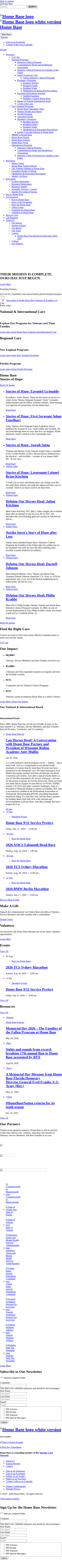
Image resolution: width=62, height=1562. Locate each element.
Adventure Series (25, 116)
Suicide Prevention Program (24, 192)
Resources (10, 161)
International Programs (22, 145)
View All (4, 951)
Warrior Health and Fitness (29, 111)
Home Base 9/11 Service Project (29, 823)
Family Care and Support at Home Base (35, 132)
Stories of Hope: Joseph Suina (28, 445)
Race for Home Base (21, 205)
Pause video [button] (5, 305)
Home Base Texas (20, 142)
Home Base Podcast (15, 734)
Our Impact (17, 223)
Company (4, 1518)
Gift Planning (12, 218)
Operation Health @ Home (24, 171)
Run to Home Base (14, 194)
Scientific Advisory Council (24, 189)
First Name (5, 1391)
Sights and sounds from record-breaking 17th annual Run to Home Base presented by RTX (32, 1053)
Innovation (11, 179)
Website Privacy (13, 1489)
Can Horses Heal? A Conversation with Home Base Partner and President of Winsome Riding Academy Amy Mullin (31, 746)
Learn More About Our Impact (14, 701)
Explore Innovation (20, 181)
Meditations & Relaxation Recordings (40, 91)
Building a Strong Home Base (36, 98)
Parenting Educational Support (31, 93)
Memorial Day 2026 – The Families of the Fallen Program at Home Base (34, 1030)
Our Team (16, 230)
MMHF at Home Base (22, 135)
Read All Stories (7, 385)
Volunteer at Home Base (23, 212)
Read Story (11, 410)
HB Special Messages (16, 1418)
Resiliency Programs (26, 80)
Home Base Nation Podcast (24, 166)
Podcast (4, 37)
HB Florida (11, 1412)
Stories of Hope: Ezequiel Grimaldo (32, 391)
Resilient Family (30, 85)
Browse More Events (9, 900)
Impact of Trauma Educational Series (34, 101)
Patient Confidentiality (16, 1486)
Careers (15, 233)
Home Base (11, 27)
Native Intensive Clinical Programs (39, 78)
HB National (11, 1415)
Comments (5, 1382)
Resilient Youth (30, 88)
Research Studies (19, 186)
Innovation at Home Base (18, 300)
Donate (3, 49)
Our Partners (17, 243)
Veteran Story (12, 466)
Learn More (5, 284)
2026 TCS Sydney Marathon (27, 867)
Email (3, 1402)
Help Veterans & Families (42, 300)
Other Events (18, 207)
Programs (10, 54)
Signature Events (19, 816)
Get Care (16, 57)
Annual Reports (13, 1463)
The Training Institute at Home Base (28, 168)
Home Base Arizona (21, 140)
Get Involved (12, 197)
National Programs (20, 59)
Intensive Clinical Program (29, 62)
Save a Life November (22, 202)
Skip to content (7, 1)
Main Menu (6, 34)
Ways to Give (12, 215)
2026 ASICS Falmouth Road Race (31, 845)
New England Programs (22, 106)
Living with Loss (25, 104)
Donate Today (6, 919)
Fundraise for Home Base (23, 210)
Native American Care (27, 75)
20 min (9, 809)
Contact (15, 241)
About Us (10, 220)
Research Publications (22, 184)
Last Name (5, 1396)
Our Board (16, 228)
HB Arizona (11, 1409)
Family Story (12, 526)
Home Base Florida (20, 137)
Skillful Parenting (31, 96)
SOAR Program (24, 114)
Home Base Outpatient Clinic (30, 109)
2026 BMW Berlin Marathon (27, 889)
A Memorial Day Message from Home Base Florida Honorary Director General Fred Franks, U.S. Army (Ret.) (34, 1080)
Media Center (18, 163)
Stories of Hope (19, 225)
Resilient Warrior (30, 83)
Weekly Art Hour (19, 176)
